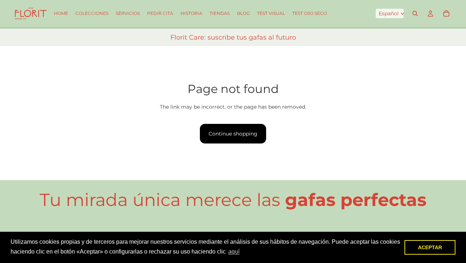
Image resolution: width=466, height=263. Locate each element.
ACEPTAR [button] (430, 247)
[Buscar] (415, 13)
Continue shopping (233, 133)
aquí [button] (234, 251)
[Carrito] (446, 13)
